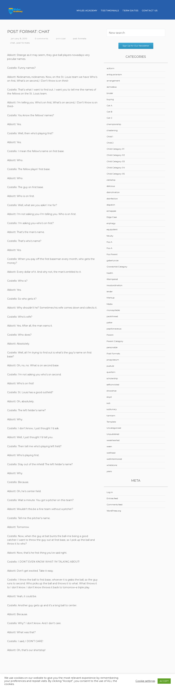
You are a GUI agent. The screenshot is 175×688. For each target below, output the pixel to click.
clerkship (111, 180)
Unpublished (113, 434)
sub (108, 403)
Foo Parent (112, 254)
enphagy (111, 223)
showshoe (111, 390)
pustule (110, 366)
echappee (111, 211)
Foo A (109, 242)
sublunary (112, 409)
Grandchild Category (117, 266)
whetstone (112, 465)
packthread (112, 316)
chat (12, 43)
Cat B (109, 111)
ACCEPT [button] (164, 681)
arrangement (113, 80)
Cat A (109, 105)
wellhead (111, 452)
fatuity (110, 235)
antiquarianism (114, 74)
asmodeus (112, 87)
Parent (110, 335)
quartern (111, 372)
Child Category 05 (116, 173)
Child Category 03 (116, 161)
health (110, 273)
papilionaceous (114, 328)
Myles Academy (87, 10)
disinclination (113, 192)
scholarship (112, 378)
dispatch (111, 204)
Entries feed (112, 498)
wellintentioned (114, 459)
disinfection (112, 198)
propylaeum (113, 359)
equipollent (112, 229)
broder (110, 93)
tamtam (111, 415)
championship (114, 124)
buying (110, 99)
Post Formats (79, 38)
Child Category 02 (116, 155)
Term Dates (130, 10)
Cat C (109, 118)
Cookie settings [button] (145, 681)
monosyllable (113, 310)
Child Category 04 (116, 167)
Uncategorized (114, 428)
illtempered (112, 279)
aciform (110, 68)
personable (112, 347)
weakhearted (113, 440)
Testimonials (110, 10)
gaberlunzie (112, 260)
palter (109, 322)
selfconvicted (113, 384)
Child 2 (110, 142)
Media (109, 304)
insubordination (114, 285)
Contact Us (150, 10)
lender (110, 291)
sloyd (109, 397)
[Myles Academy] (25, 10)
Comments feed (114, 504)
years (109, 471)
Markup (111, 297)
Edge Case (112, 217)
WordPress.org (114, 510)
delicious (111, 186)
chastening (112, 130)
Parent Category (115, 341)
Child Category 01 (115, 149)
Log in (110, 492)
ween (109, 446)
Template (111, 421)
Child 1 (110, 136)
